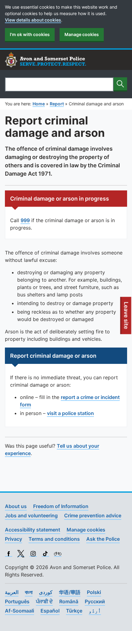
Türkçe (74, 611)
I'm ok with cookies (30, 34)
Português (17, 601)
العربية (11, 592)
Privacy (13, 539)
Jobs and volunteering (31, 515)
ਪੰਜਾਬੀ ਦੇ (44, 601)
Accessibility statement (32, 530)
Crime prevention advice (92, 515)
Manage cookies (81, 34)
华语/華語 (69, 592)
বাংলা (29, 592)
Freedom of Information (60, 506)
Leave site (126, 318)
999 (25, 220)
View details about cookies (33, 19)
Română (68, 601)
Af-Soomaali (19, 611)
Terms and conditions (54, 539)
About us (16, 506)
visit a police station (70, 413)
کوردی (45, 592)
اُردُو (95, 611)
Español (50, 611)
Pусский (95, 601)
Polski (94, 592)
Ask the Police (103, 539)
